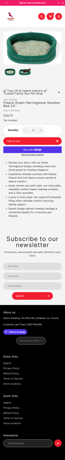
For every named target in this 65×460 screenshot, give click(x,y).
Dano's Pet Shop (11, 110)
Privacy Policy (11, 368)
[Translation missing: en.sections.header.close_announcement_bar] (62, 2)
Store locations (12, 383)
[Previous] (6, 2)
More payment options (32, 154)
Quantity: (13, 130)
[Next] (58, 2)
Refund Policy (11, 373)
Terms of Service (13, 378)
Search (7, 363)
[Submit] (58, 443)
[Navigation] (58, 16)
